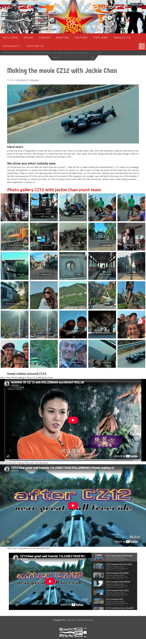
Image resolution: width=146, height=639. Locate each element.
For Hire (101, 37)
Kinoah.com (88, 620)
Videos (44, 37)
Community (12, 46)
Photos (62, 37)
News (28, 37)
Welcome (10, 37)
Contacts (35, 46)
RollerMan (34, 80)
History (81, 37)
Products (122, 37)
